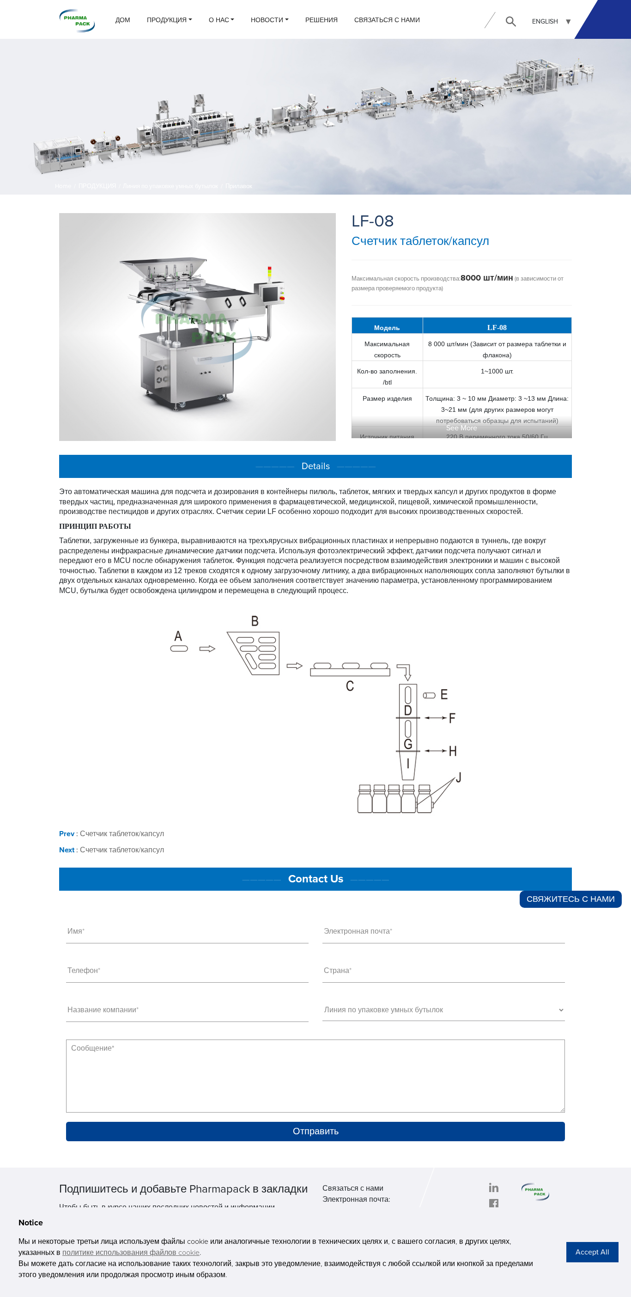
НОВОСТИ (267, 20)
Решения (321, 20)
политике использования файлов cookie (131, 1252)
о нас (219, 20)
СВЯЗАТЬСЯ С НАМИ (387, 20)
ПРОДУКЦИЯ (167, 20)
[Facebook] (493, 1203)
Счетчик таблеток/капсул (122, 833)
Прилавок (238, 186)
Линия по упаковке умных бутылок (170, 186)
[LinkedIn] (493, 1187)
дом (122, 20)
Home (63, 186)
